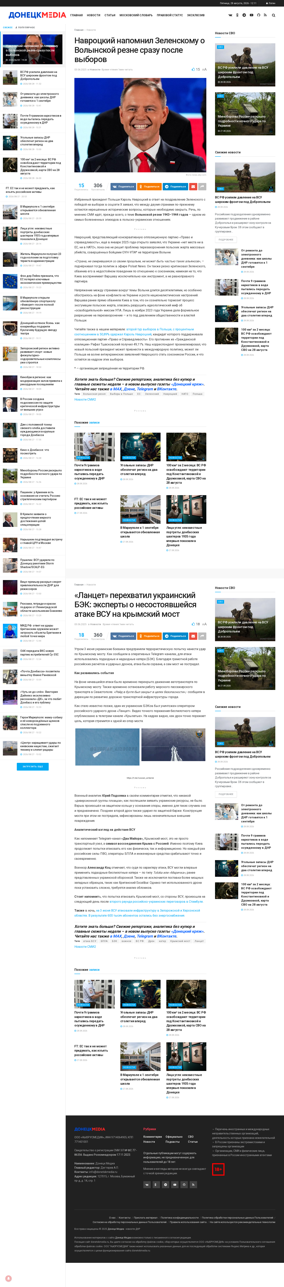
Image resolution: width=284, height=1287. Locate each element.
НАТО (185, 394)
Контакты (125, 1217)
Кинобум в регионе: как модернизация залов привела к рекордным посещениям (41, 381)
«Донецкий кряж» (187, 384)
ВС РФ (140, 941)
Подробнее (226, 239)
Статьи (110, 15)
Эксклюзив (196, 15)
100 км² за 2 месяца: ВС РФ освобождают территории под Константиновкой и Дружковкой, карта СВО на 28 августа (40, 166)
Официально (174, 1136)
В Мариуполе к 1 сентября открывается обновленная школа (38, 210)
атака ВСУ (89, 941)
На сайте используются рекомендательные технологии (242, 1222)
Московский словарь (136, 15)
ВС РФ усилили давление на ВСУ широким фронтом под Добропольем (38, 75)
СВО (220, 47)
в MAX (116, 389)
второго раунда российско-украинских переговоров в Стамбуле (156, 901)
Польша (197, 394)
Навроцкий (170, 394)
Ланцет (199, 941)
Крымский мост (180, 941)
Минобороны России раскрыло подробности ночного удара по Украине (41, 474)
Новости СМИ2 (85, 399)
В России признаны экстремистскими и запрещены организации (238, 1144)
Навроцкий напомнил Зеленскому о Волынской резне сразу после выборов (32, 50)
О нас (112, 1217)
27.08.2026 (81, 513)
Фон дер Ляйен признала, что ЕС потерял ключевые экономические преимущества (40, 279)
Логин (271, 3)
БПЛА (104, 941)
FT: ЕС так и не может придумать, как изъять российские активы (91, 503)
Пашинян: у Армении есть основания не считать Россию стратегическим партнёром (40, 496)
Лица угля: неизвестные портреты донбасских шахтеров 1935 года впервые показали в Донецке (184, 536)
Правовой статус (170, 15)
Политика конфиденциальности (180, 1217)
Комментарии (152, 1136)
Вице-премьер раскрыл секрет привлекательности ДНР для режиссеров (40, 585)
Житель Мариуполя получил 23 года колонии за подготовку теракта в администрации (40, 257)
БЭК (114, 941)
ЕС (139, 394)
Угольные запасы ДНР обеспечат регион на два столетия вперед (36, 141)
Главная (76, 15)
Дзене (129, 389)
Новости (93, 15)
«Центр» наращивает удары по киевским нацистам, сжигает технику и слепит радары (40, 746)
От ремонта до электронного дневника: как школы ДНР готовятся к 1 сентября (39, 97)
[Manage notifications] (8, 1278)
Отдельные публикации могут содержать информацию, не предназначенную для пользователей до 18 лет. (169, 1157)
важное (126, 941)
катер (162, 941)
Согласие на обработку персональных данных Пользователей (130, 1222)
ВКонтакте (166, 389)
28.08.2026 (81, 483)
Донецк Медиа (116, 1229)
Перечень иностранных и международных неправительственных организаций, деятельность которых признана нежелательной (243, 1133)
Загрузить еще (33, 766)
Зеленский (152, 394)
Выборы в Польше (121, 394)
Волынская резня (94, 394)
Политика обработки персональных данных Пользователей (237, 1217)
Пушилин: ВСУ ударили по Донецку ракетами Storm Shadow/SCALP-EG (37, 563)
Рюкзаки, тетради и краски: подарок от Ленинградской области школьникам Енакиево (41, 607)
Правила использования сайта (188, 1222)
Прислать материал (145, 1217)
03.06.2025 (80, 69)
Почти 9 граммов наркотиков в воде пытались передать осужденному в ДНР (40, 119)
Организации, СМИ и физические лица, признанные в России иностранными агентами (242, 1153)
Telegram (145, 389)
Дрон (151, 941)
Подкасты (173, 1141)
